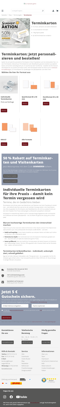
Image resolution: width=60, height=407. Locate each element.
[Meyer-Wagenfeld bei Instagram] (6, 398)
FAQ (23, 354)
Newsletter (25, 363)
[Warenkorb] (56, 10)
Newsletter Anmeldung (39, 302)
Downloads (25, 356)
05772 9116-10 (27, 342)
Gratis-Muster (26, 359)
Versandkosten (34, 403)
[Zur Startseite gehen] (30, 5)
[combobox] (26, 10)
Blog (23, 361)
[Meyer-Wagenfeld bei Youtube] (23, 398)
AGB (41, 310)
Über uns (45, 354)
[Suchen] (43, 10)
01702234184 (13, 366)
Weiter (4, 110)
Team (43, 356)
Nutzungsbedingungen (50, 321)
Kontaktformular (7, 342)
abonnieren (6, 318)
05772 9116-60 (9, 356)
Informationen (48, 351)
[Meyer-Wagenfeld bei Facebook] (13, 398)
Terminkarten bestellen (10, 176)
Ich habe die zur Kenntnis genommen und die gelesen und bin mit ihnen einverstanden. (29, 310)
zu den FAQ (46, 342)
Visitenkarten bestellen (10, 181)
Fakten (44, 370)
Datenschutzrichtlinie (37, 321)
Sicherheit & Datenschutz (50, 361)
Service (25, 351)
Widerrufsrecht (46, 366)
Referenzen (25, 366)
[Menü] (3, 10)
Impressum (45, 359)
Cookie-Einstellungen (48, 368)
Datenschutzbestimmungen (16, 310)
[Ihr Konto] (53, 10)
